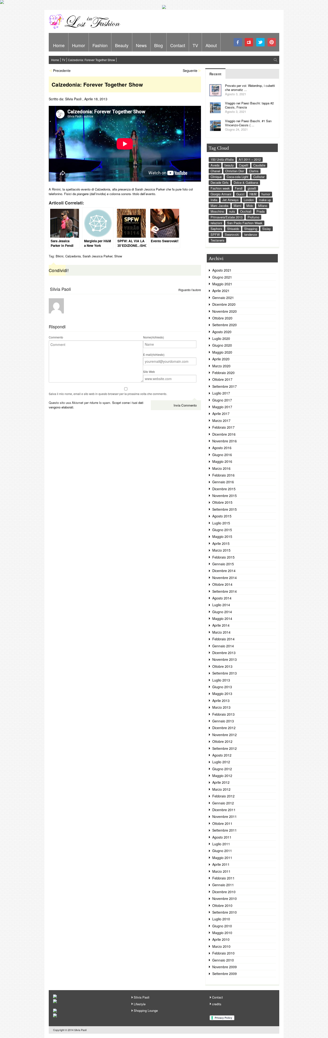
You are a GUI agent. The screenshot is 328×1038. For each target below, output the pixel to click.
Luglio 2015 (221, 523)
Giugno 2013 (222, 686)
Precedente (62, 70)
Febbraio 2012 (223, 796)
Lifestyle (140, 1004)
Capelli (243, 165)
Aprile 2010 (221, 939)
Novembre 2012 (224, 734)
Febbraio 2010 (223, 953)
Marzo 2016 (221, 468)
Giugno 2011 (222, 850)
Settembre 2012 (224, 748)
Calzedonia (73, 256)
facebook (237, 42)
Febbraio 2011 (223, 878)
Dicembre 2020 (224, 304)
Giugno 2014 (222, 611)
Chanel (215, 171)
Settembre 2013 (224, 673)
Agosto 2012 (221, 755)
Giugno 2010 (222, 925)
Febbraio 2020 (223, 372)
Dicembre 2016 (224, 434)
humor (265, 194)
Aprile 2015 (221, 543)
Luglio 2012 (221, 761)
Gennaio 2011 (223, 884)
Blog (158, 45)
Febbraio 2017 (223, 427)
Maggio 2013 (222, 693)
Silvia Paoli (73, 98)
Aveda (215, 165)
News (141, 45)
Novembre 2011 (224, 816)
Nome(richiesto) (153, 337)
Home (59, 45)
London (249, 199)
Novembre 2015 (224, 495)
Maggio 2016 (222, 461)
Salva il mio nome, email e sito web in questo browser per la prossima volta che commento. (108, 394)
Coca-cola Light (237, 176)
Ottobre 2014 (222, 584)
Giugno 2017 (222, 400)
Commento (56, 337)
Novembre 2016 (224, 441)
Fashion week (220, 188)
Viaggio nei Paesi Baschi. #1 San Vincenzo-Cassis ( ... (248, 123)
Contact (177, 45)
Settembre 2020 (224, 324)
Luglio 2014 (221, 604)
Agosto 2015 (221, 516)
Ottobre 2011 (222, 823)
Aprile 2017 (221, 413)
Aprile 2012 (221, 782)
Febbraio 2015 (223, 557)
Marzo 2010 (221, 946)
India (214, 199)
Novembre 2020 (224, 311)
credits (216, 1004)
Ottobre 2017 (222, 379)
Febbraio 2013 (223, 714)
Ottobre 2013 (222, 666)
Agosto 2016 (221, 447)
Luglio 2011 (221, 843)
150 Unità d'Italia (222, 159)
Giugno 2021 (222, 277)
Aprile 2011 (221, 864)
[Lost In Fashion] (86, 28)
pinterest (271, 42)
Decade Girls (220, 182)
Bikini (59, 256)
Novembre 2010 (224, 898)
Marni (237, 205)
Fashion (100, 45)
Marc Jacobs (220, 205)
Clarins (254, 171)
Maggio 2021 (222, 283)
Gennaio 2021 (223, 297)
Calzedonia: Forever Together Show (91, 60)
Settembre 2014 (224, 591)
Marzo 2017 (221, 420)
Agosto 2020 (221, 331)
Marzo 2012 (221, 789)
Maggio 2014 (222, 618)
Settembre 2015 (224, 509)
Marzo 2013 (221, 707)
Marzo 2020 (221, 365)
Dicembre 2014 (224, 570)
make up (265, 199)
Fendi (239, 188)
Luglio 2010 (221, 919)
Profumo (253, 217)
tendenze (250, 234)
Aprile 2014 (221, 625)
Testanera (217, 240)
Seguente (190, 70)
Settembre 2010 (224, 912)
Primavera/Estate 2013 (227, 217)
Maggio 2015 (222, 536)
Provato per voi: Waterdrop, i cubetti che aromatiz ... (250, 87)
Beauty (121, 45)
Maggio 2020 (222, 352)
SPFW (215, 234)
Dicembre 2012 (224, 727)
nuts (232, 211)
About (211, 45)
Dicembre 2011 (224, 809)
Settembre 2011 (224, 830)
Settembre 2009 (224, 973)
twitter (260, 42)
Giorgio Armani (221, 194)
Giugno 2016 (222, 454)
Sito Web (149, 371)
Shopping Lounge (146, 1010)
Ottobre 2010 (222, 905)
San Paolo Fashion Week (244, 223)
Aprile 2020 (221, 359)
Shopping (250, 228)
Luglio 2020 (221, 338)
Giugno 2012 (222, 768)
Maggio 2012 (222, 775)
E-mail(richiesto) (153, 354)
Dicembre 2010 (224, 891)
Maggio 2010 (222, 932)
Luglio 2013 (221, 680)
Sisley (266, 228)
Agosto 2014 (221, 598)
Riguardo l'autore (189, 290)
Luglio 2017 (221, 393)
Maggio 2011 (222, 857)
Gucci (240, 194)
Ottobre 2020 (222, 318)
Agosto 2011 (221, 837)
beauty (229, 165)
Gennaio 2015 (223, 563)
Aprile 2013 (221, 700)
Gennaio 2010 (223, 960)
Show (118, 256)
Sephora (216, 228)
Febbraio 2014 (223, 639)
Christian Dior (234, 171)
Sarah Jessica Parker (97, 256)
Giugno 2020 (222, 345)
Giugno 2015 (222, 529)
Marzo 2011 (221, 871)
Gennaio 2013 (223, 721)
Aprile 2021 (221, 290)
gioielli (252, 188)
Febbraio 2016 (223, 475)
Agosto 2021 (221, 270)
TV (195, 45)
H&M (252, 194)
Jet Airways (230, 199)
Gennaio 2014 (223, 645)
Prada (260, 211)
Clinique (216, 176)
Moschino (217, 211)
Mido (249, 205)
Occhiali (245, 211)
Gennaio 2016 (223, 481)
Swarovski (232, 234)
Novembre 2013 (224, 659)
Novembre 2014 (224, 577)
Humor (78, 45)
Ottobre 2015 (222, 502)
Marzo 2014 (221, 632)
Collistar (259, 176)
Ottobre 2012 (222, 741)
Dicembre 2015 (224, 488)
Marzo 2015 (221, 550)
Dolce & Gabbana (246, 182)
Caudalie (259, 165)
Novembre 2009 (224, 966)
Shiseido (233, 228)
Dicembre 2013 (224, 652)
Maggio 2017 (222, 406)
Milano (262, 205)
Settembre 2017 (224, 386)
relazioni (216, 223)
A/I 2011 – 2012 (250, 159)
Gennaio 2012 (223, 803)
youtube (249, 42)
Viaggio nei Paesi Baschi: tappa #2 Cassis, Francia (249, 105)
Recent (215, 73)
